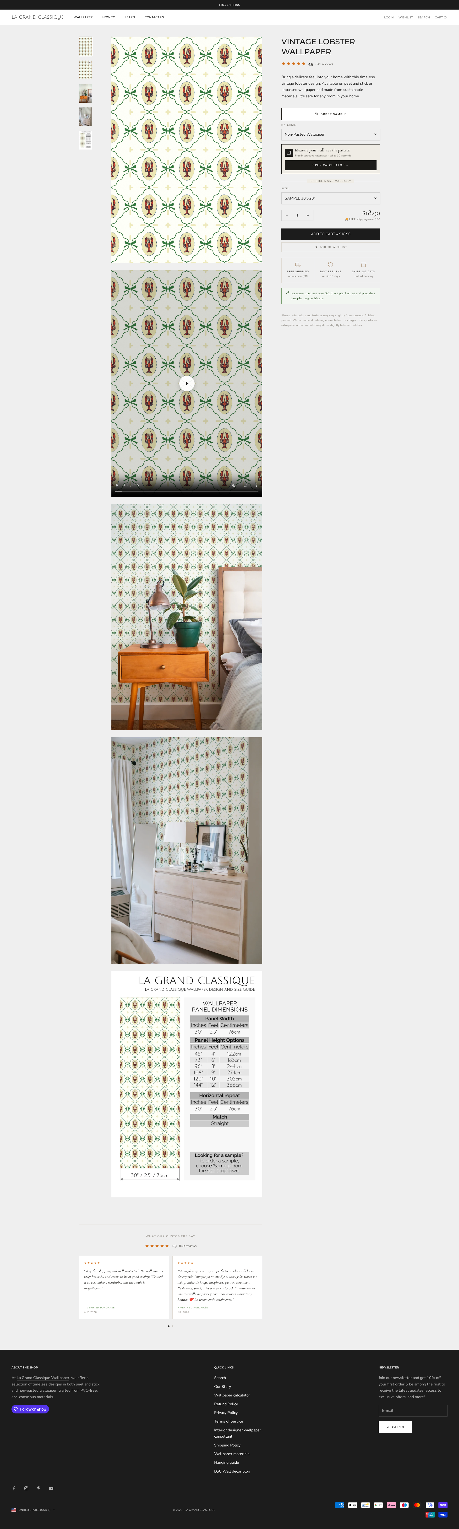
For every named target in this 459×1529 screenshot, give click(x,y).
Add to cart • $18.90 (330, 234)
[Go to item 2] (85, 70)
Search (220, 1377)
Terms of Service (228, 1421)
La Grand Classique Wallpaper (43, 1377)
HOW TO (108, 17)
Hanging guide (226, 1462)
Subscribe (395, 1427)
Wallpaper (83, 17)
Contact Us (154, 17)
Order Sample (334, 114)
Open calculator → (330, 165)
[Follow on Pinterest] (38, 1488)
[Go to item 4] (85, 117)
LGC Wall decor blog (232, 1471)
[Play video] (187, 383)
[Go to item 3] (85, 93)
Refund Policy (226, 1404)
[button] (330, 159)
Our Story (222, 1386)
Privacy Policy (226, 1412)
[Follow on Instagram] (26, 1488)
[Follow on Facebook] (13, 1488)
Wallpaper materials (232, 1454)
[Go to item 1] (85, 46)
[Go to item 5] (85, 140)
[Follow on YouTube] (51, 1488)
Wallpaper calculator (232, 1395)
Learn (130, 17)
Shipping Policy (227, 1445)
